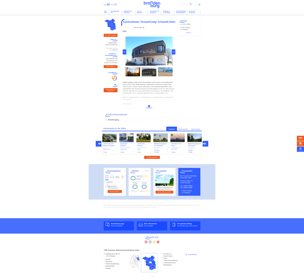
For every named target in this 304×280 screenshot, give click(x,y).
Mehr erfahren (110, 66)
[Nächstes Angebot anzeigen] (205, 144)
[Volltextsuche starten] (190, 4)
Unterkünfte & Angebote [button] (154, 12)
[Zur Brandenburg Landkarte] (143, 262)
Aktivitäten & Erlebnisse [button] (128, 12)
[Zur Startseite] (106, 13)
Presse (165, 258)
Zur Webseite (185, 193)
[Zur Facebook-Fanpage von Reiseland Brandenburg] (150, 242)
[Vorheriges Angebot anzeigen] (98, 144)
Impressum (109, 261)
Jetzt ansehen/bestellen (164, 192)
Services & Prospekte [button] (192, 12)
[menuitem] (196, 5)
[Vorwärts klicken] (174, 180)
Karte (112, 4)
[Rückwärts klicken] (155, 180)
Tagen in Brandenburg (170, 260)
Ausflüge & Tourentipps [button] (166, 12)
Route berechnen (114, 191)
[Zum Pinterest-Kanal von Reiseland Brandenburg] (146, 242)
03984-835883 (187, 186)
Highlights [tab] (171, 129)
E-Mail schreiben (186, 191)
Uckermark (115, 49)
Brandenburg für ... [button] (115, 12)
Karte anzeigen (111, 35)
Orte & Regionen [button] (140, 12)
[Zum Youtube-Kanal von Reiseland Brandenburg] (158, 242)
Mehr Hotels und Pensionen (110, 90)
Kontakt (108, 259)
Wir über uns (167, 254)
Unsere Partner (168, 256)
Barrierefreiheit (110, 266)
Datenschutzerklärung (112, 264)
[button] (300, 143)
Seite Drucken (192, 254)
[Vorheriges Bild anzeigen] (124, 51)
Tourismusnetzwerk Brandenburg (170, 264)
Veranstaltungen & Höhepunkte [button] (181, 12)
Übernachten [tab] (183, 129)
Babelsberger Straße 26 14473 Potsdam (113, 255)
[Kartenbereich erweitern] (213, 132)
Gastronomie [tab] (195, 129)
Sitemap (108, 268)
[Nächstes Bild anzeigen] (173, 51)
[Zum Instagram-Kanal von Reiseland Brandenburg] (154, 242)
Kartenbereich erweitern (206, 132)
